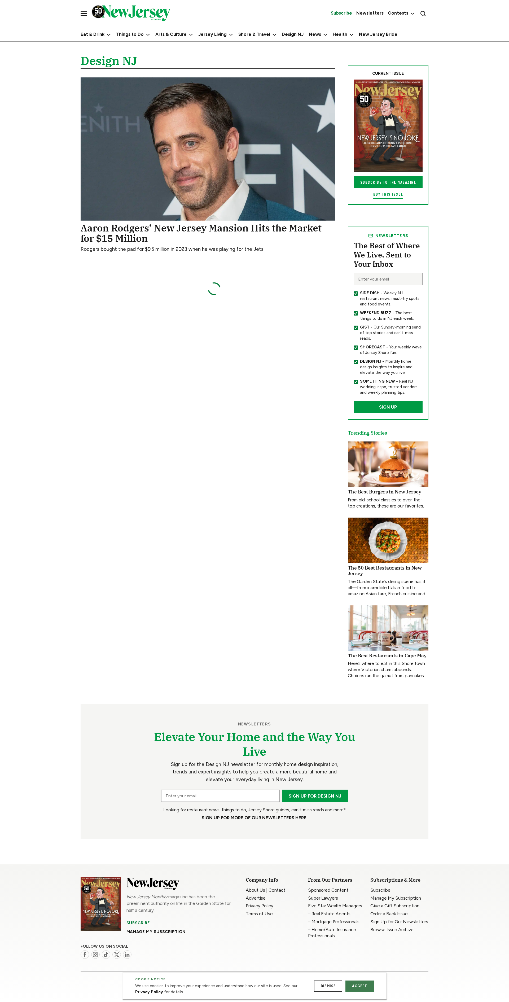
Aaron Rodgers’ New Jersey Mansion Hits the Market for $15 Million (201, 233)
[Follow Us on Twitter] (116, 954)
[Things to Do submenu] (148, 35)
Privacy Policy (149, 992)
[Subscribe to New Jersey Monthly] (101, 904)
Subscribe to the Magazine (388, 182)
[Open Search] (423, 13)
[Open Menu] (84, 13)
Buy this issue (388, 194)
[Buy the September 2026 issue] (388, 126)
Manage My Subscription (156, 931)
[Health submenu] (351, 35)
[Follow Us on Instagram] (95, 954)
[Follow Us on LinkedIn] (127, 954)
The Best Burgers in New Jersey (384, 492)
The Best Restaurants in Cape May (387, 656)
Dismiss (328, 986)
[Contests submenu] (411, 13)
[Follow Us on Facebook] (85, 954)
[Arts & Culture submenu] (191, 35)
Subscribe (138, 923)
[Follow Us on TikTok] (106, 954)
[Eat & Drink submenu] (109, 35)
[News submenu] (325, 35)
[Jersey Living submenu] (231, 35)
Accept (359, 986)
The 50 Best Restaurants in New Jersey (385, 571)
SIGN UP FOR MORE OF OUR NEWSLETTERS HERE (254, 817)
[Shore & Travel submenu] (274, 35)
